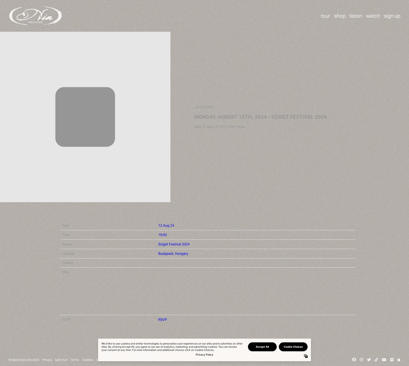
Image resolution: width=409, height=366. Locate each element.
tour (325, 16)
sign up (392, 16)
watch (373, 16)
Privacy (47, 360)
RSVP (162, 319)
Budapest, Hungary (173, 253)
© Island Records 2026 (24, 360)
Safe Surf (61, 360)
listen (356, 16)
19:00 (162, 235)
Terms (75, 360)
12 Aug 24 (166, 225)
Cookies (87, 360)
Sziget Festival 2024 (174, 244)
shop (340, 16)
